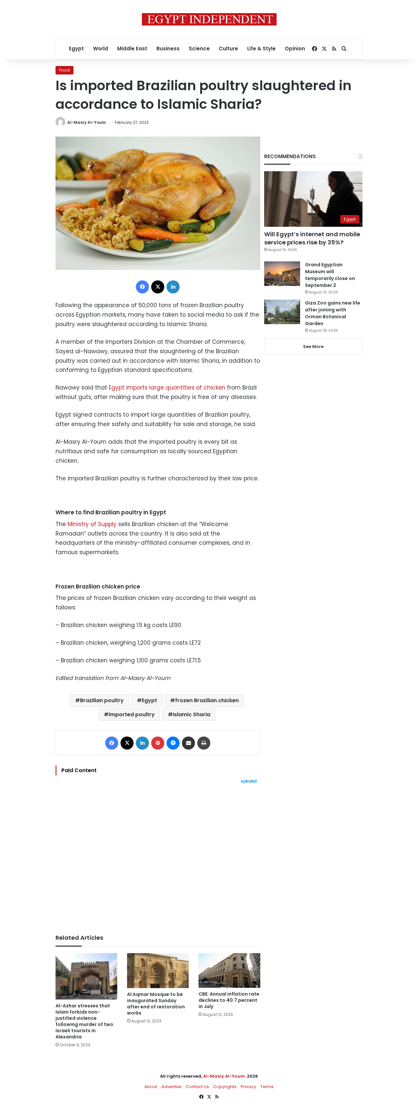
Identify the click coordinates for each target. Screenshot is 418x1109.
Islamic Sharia (191, 714)
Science (199, 48)
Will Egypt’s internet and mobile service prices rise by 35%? (312, 238)
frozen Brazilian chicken (207, 700)
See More (313, 346)
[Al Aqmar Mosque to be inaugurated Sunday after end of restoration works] (158, 970)
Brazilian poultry (102, 700)
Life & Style (261, 48)
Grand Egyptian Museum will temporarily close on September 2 (330, 275)
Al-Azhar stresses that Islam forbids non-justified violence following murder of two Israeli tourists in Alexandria (84, 1021)
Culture (228, 48)
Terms (267, 1087)
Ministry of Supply (92, 524)
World (100, 48)
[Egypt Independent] (209, 19)
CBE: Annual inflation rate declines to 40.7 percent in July (229, 1000)
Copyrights (224, 1087)
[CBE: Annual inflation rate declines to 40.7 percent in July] (229, 970)
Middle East (132, 48)
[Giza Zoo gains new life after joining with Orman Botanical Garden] (282, 312)
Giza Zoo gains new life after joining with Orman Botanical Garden (332, 313)
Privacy (248, 1087)
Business (168, 48)
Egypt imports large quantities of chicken (167, 387)
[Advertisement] (158, 855)
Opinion (295, 48)
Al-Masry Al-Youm (86, 122)
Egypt (76, 48)
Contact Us (197, 1087)
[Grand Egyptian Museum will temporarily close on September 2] (282, 273)
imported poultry (132, 714)
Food (64, 70)
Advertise (171, 1087)
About (150, 1087)
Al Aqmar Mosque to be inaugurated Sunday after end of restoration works (156, 1003)
